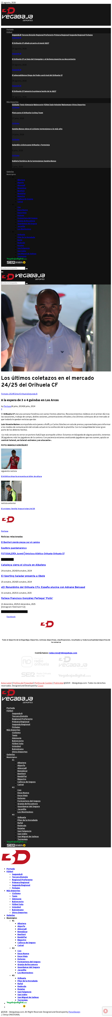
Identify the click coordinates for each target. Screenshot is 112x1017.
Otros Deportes (19, 751)
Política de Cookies (43, 683)
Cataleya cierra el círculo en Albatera (23, 565)
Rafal (19, 240)
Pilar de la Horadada (26, 237)
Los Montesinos (24, 229)
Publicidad (59, 683)
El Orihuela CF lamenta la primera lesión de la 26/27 (34, 91)
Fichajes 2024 (7, 393)
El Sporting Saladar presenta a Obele (23, 576)
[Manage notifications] (105, 1011)
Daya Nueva (22, 210)
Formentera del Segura (27, 218)
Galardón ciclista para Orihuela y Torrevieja (31, 145)
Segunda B (16, 38)
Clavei (40, 685)
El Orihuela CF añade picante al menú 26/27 (30, 43)
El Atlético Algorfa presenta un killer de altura (21, 476)
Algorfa (20, 182)
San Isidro (21, 251)
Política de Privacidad (23, 683)
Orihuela (21, 234)
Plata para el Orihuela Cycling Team (27, 113)
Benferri (21, 191)
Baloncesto (18, 740)
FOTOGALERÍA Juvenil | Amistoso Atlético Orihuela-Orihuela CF (33, 553)
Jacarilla (21, 226)
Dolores (20, 215)
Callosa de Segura (25, 199)
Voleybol (16, 746)
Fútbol (9, 32)
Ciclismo (15, 107)
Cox (19, 207)
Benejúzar (21, 188)
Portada (10, 29)
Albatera (21, 180)
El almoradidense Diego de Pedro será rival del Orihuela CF (37, 75)
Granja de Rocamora (26, 221)
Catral (20, 202)
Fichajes (16, 727)
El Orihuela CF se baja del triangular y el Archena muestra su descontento (44, 59)
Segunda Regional (21, 724)
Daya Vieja (21, 212)
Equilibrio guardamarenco (14, 548)
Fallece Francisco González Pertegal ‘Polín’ (27, 598)
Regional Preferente (22, 718)
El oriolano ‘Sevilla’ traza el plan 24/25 (18, 509)
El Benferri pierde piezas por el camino (20, 542)
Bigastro (21, 196)
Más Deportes (12, 102)
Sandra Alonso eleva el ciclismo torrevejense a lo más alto (37, 129)
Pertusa (7, 406)
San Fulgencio (23, 248)
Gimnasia (16, 738)
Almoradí (21, 185)
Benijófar (21, 193)
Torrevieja (21, 256)
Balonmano (18, 749)
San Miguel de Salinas (26, 254)
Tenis (14, 735)
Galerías (10, 171)
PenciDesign (74, 1011)
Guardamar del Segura (27, 223)
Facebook (11, 616)
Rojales (20, 245)
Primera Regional (20, 721)
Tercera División (20, 716)
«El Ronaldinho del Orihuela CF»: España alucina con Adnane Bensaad (43, 587)
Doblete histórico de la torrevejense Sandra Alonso (34, 161)
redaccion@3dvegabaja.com (63, 652)
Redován (21, 243)
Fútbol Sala (17, 743)
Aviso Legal (6, 683)
